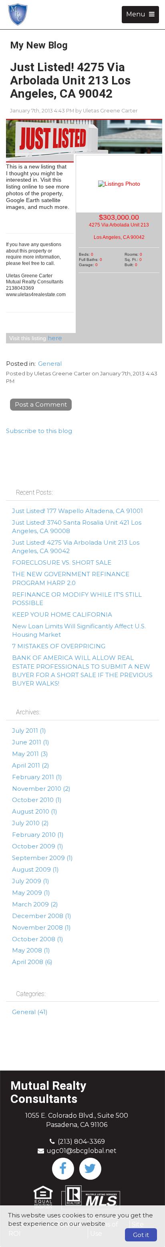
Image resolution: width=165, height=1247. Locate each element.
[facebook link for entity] (63, 1168)
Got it (141, 1235)
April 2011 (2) (30, 765)
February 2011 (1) (37, 777)
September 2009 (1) (42, 858)
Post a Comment (41, 404)
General (50, 363)
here (55, 338)
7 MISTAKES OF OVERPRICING (58, 646)
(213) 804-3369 (81, 1141)
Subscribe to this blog (39, 431)
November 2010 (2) (41, 788)
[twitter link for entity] (90, 1168)
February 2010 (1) (38, 834)
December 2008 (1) (41, 916)
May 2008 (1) (31, 950)
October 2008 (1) (37, 939)
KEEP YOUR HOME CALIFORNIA (62, 614)
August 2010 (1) (34, 811)
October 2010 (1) (37, 800)
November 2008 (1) (41, 927)
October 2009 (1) (37, 846)
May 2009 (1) (31, 892)
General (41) (30, 1012)
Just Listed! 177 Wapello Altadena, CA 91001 (77, 511)
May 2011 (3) (30, 754)
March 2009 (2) (35, 904)
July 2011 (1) (29, 730)
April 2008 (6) (32, 962)
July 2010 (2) (30, 823)
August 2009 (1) (35, 869)
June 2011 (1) (30, 742)
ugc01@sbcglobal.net (81, 1151)
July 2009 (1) (30, 881)
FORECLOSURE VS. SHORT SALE (61, 562)
